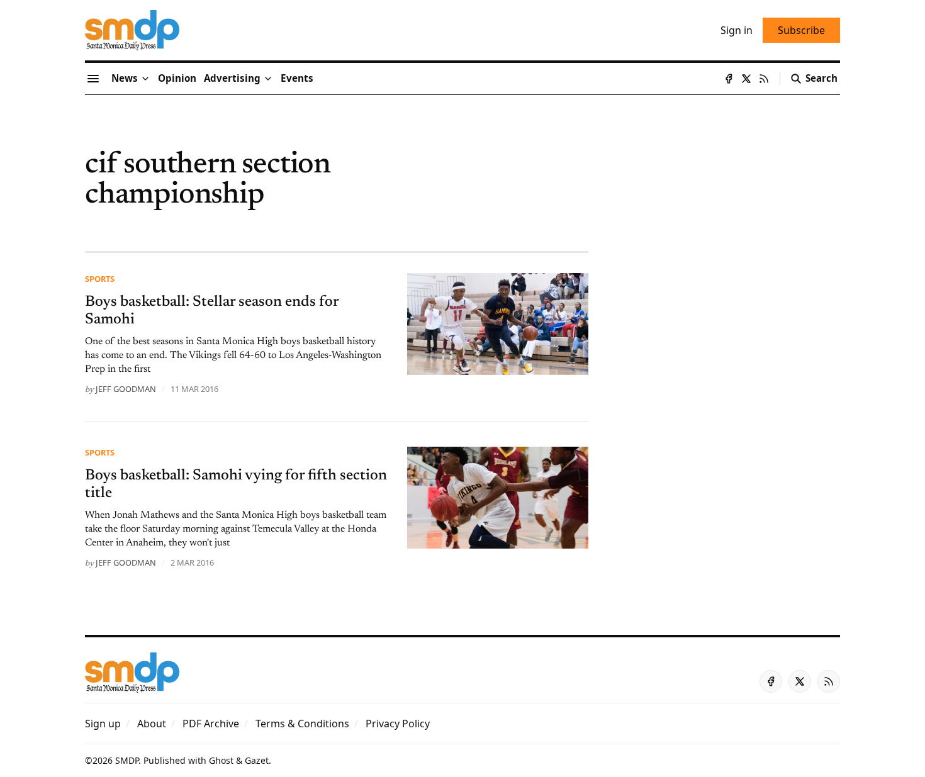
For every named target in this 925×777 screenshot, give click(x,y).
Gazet (257, 760)
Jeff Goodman (126, 388)
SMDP (126, 760)
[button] (232, 78)
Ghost (221, 760)
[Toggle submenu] (145, 79)
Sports (100, 278)
